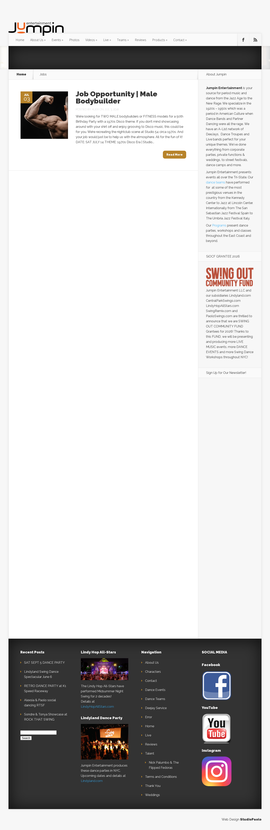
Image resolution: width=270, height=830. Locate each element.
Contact (178, 40)
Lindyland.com (92, 781)
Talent (149, 753)
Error (148, 717)
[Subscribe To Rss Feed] (255, 40)
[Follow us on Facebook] (243, 40)
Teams (122, 40)
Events (56, 40)
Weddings (152, 795)
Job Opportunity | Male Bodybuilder (116, 97)
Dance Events (155, 690)
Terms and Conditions (161, 777)
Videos (90, 40)
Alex (95, 109)
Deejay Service (156, 708)
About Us (36, 40)
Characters (153, 672)
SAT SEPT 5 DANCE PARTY (44, 663)
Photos (74, 40)
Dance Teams (155, 699)
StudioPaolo (251, 819)
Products (158, 40)
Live (106, 40)
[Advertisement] (229, 449)
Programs (219, 225)
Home (20, 40)
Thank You (152, 786)
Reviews (140, 40)
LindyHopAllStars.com (97, 707)
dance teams (215, 182)
